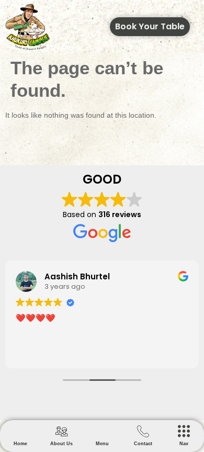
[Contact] (143, 431)
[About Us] (61, 431)
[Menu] (102, 431)
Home (20, 443)
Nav (183, 443)
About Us (61, 443)
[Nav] (184, 431)
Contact (143, 443)
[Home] (21, 431)
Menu (102, 443)
